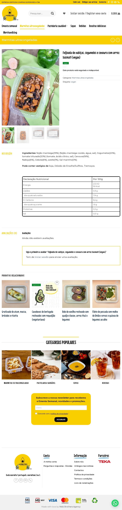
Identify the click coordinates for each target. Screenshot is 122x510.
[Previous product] (118, 40)
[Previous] (6, 87)
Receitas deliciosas (97, 26)
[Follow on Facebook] (109, 2)
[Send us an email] (115, 2)
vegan (73, 82)
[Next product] (113, 40)
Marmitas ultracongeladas (32, 26)
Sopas (73, 26)
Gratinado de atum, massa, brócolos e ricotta (14, 313)
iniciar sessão (42, 257)
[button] (115, 13)
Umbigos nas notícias (89, 2)
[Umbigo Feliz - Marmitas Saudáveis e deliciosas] (13, 13)
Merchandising (10, 32)
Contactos (102, 2)
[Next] (55, 87)
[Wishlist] (64, 13)
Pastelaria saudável (57, 26)
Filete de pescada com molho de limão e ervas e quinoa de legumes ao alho (105, 315)
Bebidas (82, 26)
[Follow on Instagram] (112, 2)
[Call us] (119, 2)
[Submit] (52, 13)
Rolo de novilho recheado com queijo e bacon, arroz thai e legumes (75, 315)
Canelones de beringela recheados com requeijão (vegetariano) (43, 315)
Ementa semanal (9, 26)
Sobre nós (76, 2)
